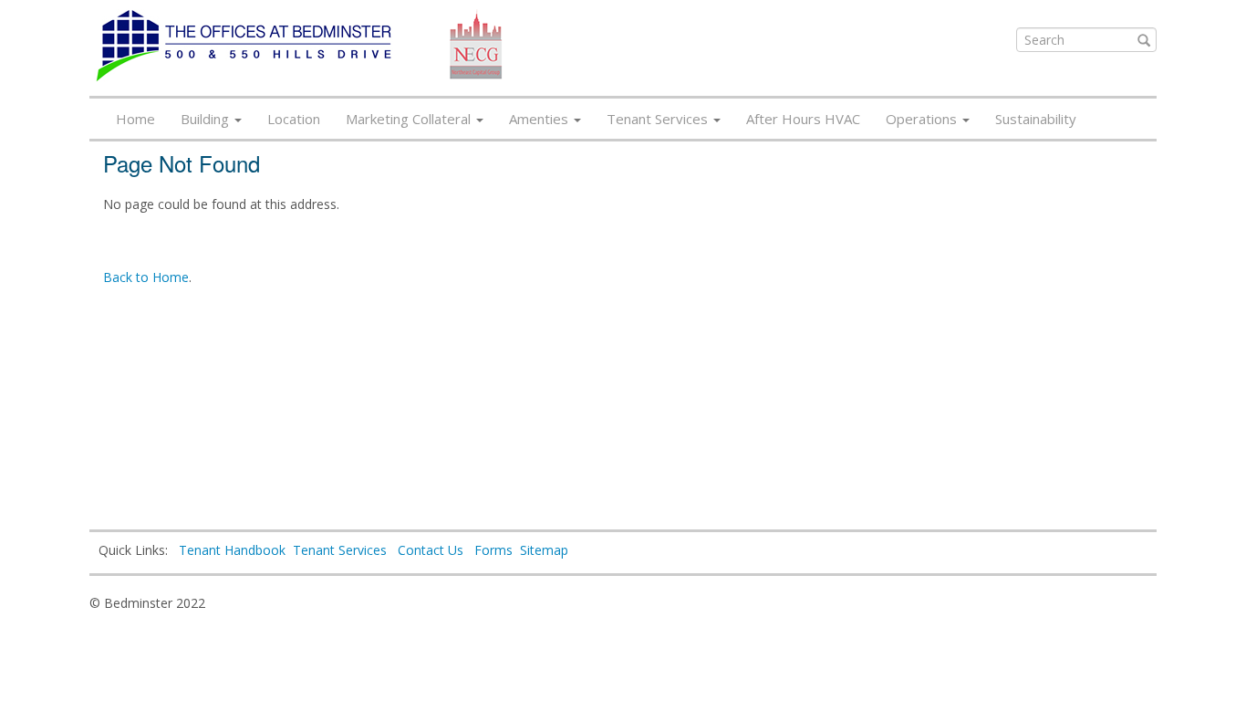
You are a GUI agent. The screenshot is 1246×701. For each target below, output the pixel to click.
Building (207, 119)
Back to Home (146, 277)
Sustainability (1035, 119)
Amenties (540, 119)
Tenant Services (659, 119)
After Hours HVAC (803, 119)
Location (293, 119)
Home (135, 119)
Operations (923, 119)
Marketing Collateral (410, 119)
